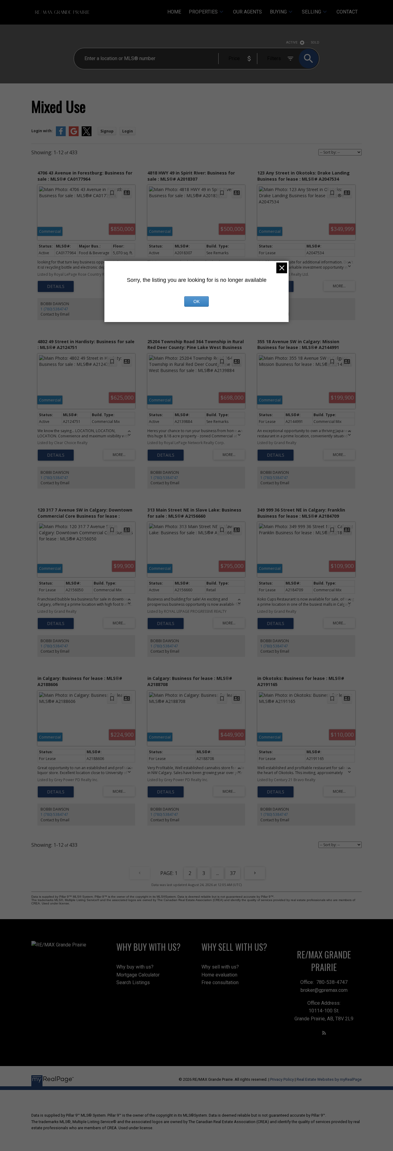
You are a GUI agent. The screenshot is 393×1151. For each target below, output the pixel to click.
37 (232, 873)
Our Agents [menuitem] (247, 12)
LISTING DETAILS (56, 286)
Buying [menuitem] (278, 12)
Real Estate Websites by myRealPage (329, 1079)
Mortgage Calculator (138, 975)
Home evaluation (219, 975)
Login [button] (127, 131)
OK (196, 301)
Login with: (42, 130)
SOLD (315, 42)
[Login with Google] (74, 134)
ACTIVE (292, 42)
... (217, 873)
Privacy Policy (282, 1079)
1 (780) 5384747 (54, 309)
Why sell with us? (220, 967)
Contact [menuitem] (347, 12)
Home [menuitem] (174, 12)
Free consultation (220, 982)
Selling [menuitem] (311, 12)
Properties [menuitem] (203, 12)
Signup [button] (107, 131)
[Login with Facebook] (61, 134)
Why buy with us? (135, 967)
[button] (324, 1033)
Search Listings (133, 982)
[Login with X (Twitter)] (86, 134)
